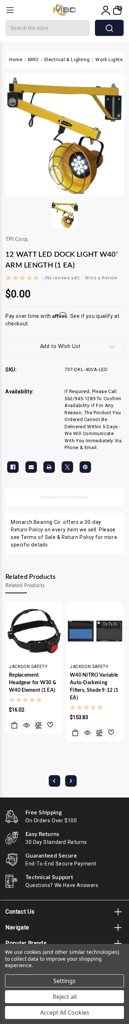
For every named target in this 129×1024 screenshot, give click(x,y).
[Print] (49, 467)
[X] (67, 467)
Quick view (26, 725)
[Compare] (38, 725)
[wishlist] (50, 725)
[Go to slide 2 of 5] (71, 781)
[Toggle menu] (10, 10)
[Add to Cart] (14, 725)
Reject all (65, 997)
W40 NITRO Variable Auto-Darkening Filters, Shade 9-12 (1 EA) (94, 686)
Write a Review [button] (101, 277)
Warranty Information (65, 497)
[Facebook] (13, 467)
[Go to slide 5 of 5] (54, 781)
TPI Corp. (17, 239)
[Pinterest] (85, 467)
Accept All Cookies (64, 1012)
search (109, 28)
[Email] (31, 467)
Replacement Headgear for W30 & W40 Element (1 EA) (32, 683)
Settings (64, 981)
